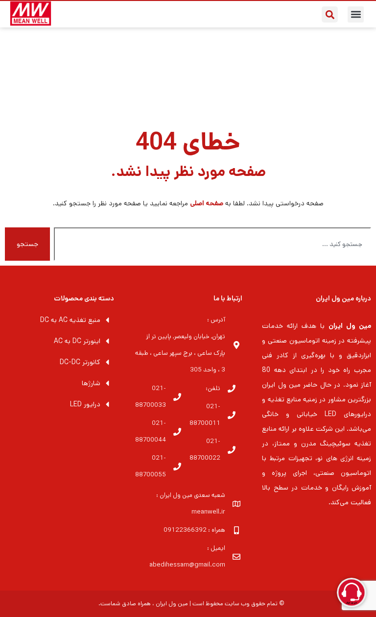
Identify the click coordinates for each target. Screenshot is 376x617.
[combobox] (212, 244)
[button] (356, 14)
